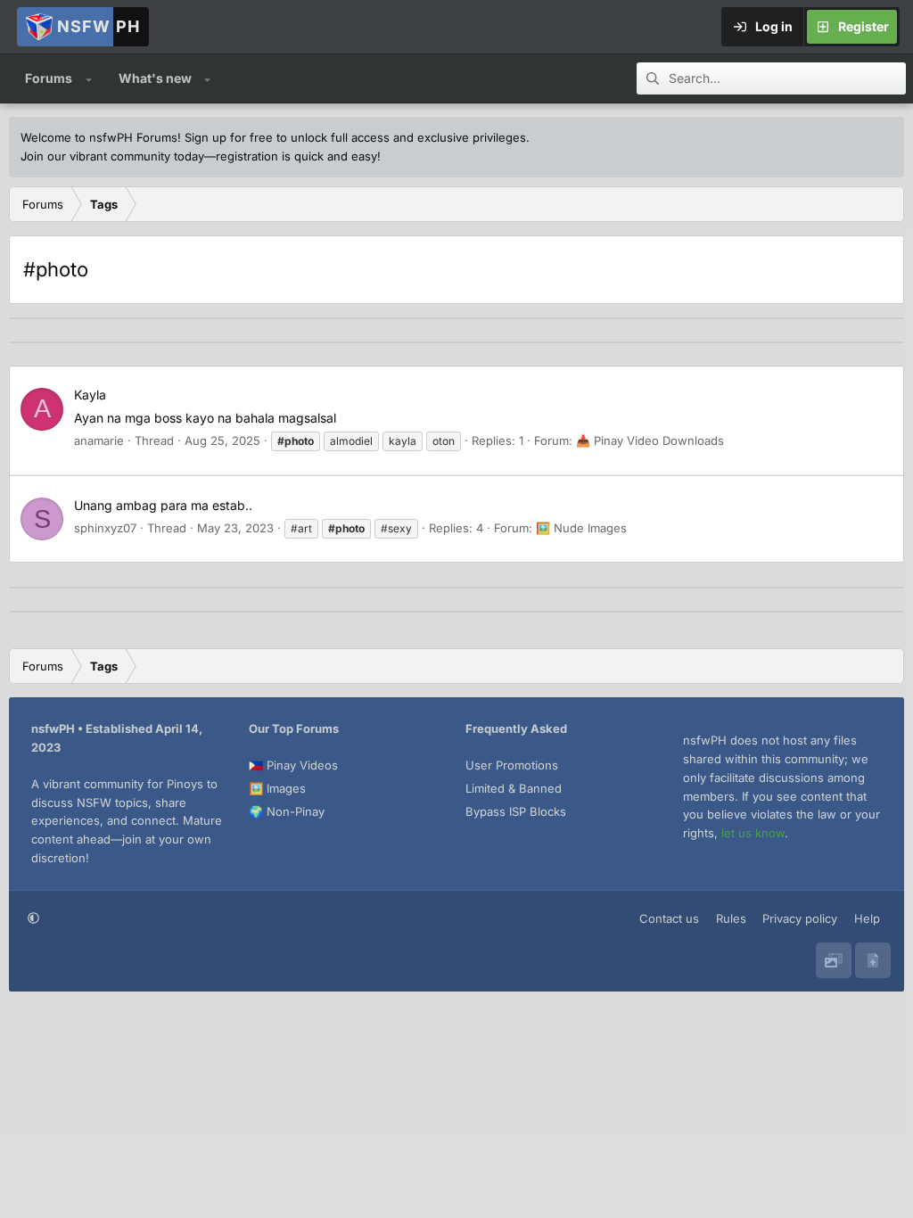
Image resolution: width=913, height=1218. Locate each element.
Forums (48, 78)
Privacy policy (799, 918)
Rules (731, 918)
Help (867, 918)
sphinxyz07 (105, 528)
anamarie (99, 440)
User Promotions (511, 765)
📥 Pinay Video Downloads (650, 440)
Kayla (90, 394)
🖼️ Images (277, 788)
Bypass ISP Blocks (515, 811)
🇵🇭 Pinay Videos (293, 765)
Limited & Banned (513, 788)
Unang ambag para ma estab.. (163, 505)
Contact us (669, 918)
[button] (89, 78)
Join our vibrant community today (112, 156)
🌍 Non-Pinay (287, 811)
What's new (155, 78)
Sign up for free (229, 137)
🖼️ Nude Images (581, 528)
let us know (753, 833)
